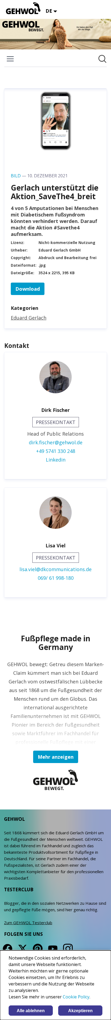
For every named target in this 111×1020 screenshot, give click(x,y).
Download (27, 289)
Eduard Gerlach (28, 317)
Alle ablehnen (31, 1010)
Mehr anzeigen (56, 757)
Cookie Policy (76, 997)
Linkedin (55, 459)
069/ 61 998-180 (56, 578)
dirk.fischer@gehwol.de (55, 442)
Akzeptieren (80, 1010)
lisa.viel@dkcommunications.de (55, 569)
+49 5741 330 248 (55, 451)
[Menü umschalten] (10, 58)
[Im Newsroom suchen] (102, 59)
